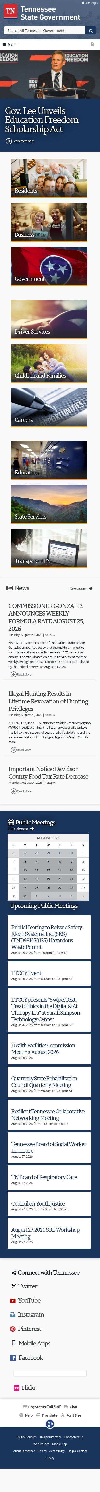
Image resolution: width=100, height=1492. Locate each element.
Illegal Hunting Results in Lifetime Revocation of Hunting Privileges (48, 700)
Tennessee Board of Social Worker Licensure (48, 1147)
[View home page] (11, 10)
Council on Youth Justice (38, 1203)
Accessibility (57, 1451)
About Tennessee (24, 1451)
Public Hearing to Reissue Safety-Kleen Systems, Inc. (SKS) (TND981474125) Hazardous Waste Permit (47, 937)
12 (48, 870)
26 (48, 887)
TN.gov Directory (50, 1437)
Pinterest (29, 1328)
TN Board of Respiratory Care (44, 1177)
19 (48, 879)
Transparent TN (74, 1437)
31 (71, 853)
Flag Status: (44, 1407)
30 (59, 853)
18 (36, 879)
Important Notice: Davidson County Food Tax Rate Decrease (48, 772)
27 (24, 853)
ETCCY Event (26, 973)
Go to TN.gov (91, 3)
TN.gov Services (26, 1437)
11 (36, 870)
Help (28, 1415)
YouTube (29, 1300)
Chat (73, 1406)
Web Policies (41, 1444)
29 (48, 853)
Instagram (31, 1314)
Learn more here (23, 141)
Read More (24, 674)
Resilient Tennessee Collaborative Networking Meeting (48, 1114)
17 (24, 879)
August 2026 (48, 837)
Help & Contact (77, 1451)
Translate (49, 1415)
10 (24, 870)
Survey (50, 1458)
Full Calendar (18, 828)
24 (24, 887)
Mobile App (59, 1444)
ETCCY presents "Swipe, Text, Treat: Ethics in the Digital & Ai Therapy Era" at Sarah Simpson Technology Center (45, 1009)
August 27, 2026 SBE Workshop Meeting (45, 1232)
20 (59, 879)
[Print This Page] (92, 43)
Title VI (42, 1451)
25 (36, 887)
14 (71, 870)
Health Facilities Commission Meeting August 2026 (43, 1048)
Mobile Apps (34, 1343)
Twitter (27, 1286)
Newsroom (78, 588)
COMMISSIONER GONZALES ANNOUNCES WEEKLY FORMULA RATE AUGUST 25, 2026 (46, 617)
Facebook (30, 1357)
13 (59, 870)
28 (36, 853)
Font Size (73, 1415)
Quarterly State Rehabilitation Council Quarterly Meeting (44, 1081)
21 (71, 879)
